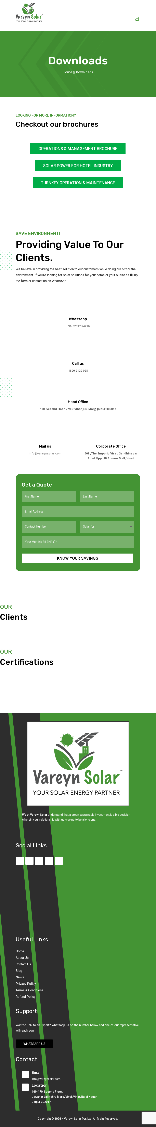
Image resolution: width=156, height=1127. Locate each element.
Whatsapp (78, 319)
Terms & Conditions (29, 990)
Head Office (78, 402)
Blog (19, 971)
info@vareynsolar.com (45, 453)
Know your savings (77, 558)
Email (36, 1072)
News (20, 977)
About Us (22, 958)
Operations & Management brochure (77, 148)
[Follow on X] (49, 861)
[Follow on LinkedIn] (59, 861)
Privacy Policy (26, 984)
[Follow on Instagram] (39, 861)
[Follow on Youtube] (20, 861)
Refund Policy (26, 997)
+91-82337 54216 (78, 326)
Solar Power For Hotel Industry (78, 165)
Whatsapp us (34, 1044)
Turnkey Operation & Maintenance (78, 182)
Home (20, 951)
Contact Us (23, 964)
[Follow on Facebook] (29, 861)
